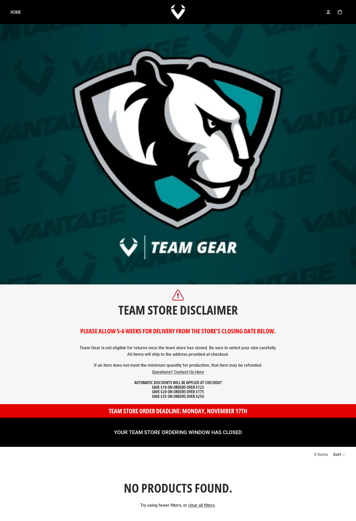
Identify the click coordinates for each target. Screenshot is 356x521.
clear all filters (201, 505)
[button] (339, 454)
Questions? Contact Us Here (178, 372)
